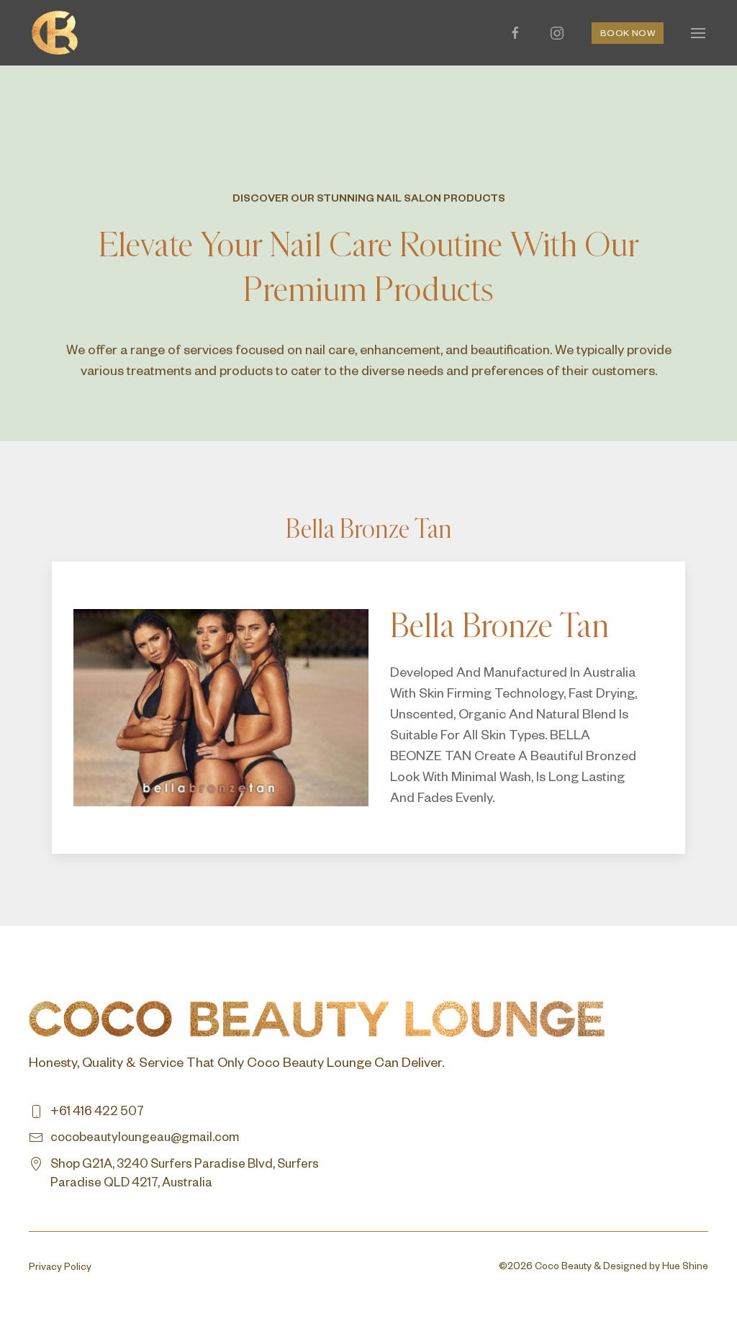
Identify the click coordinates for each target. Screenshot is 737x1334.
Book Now (627, 35)
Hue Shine (685, 1268)
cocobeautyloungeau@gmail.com (144, 1139)
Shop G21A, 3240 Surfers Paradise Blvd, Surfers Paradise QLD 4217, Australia (184, 1175)
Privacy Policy (60, 1268)
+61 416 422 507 (97, 1113)
